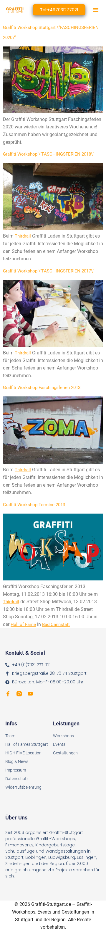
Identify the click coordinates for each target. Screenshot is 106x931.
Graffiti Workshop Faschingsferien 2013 (41, 387)
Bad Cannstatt (56, 624)
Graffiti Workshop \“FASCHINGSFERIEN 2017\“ (48, 271)
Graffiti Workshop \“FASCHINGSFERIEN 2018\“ (48, 154)
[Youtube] (30, 693)
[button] (95, 9)
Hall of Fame (23, 624)
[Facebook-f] (8, 693)
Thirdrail (23, 236)
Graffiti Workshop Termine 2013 (34, 504)
